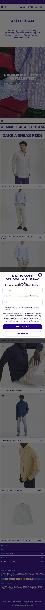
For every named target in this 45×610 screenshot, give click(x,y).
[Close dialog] (40, 275)
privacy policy (35, 321)
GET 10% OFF (22, 326)
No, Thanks (22, 334)
